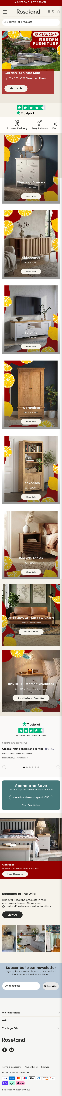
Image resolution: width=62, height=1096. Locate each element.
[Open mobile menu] (5, 12)
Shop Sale (16, 93)
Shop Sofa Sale (31, 631)
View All (12, 915)
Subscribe (50, 986)
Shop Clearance (15, 874)
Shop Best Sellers (31, 805)
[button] (31, 938)
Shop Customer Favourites (31, 698)
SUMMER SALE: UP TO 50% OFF (30, 2)
